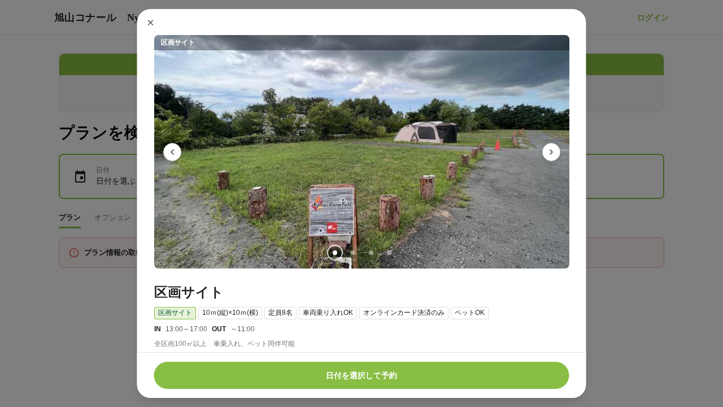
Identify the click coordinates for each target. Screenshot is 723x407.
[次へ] (551, 152)
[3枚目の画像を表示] (370, 252)
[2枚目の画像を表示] (352, 252)
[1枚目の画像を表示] (334, 252)
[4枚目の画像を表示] (388, 252)
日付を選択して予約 (361, 375)
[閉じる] (150, 22)
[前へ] (172, 152)
